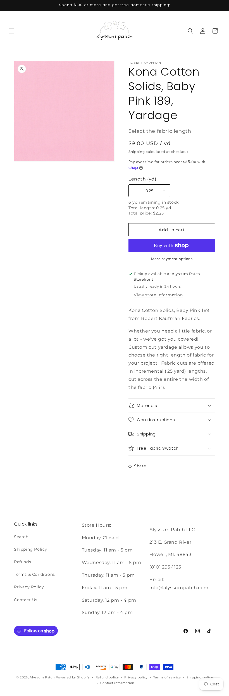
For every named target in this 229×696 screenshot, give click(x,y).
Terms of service (167, 677)
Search (21, 536)
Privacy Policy (29, 586)
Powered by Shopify (73, 677)
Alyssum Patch (42, 677)
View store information (158, 294)
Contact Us (25, 599)
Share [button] (140, 465)
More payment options (171, 259)
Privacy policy (136, 677)
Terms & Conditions (34, 574)
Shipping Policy (30, 549)
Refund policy (107, 677)
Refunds (22, 561)
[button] (12, 31)
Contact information (117, 683)
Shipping (136, 152)
